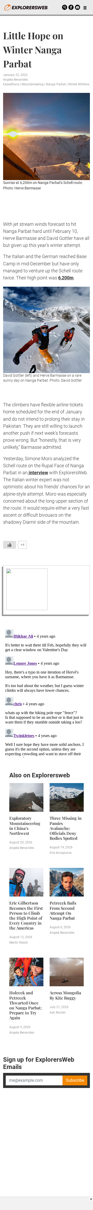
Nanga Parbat (56, 84)
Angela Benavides (15, 79)
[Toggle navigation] (85, 7)
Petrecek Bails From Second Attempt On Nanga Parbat (63, 910)
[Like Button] (9, 545)
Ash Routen (58, 1012)
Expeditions (11, 84)
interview (38, 472)
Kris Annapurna (61, 853)
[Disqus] (46, 692)
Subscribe (75, 1080)
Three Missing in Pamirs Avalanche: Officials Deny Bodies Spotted (66, 828)
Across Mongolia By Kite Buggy (65, 995)
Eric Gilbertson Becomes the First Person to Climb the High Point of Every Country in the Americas (26, 915)
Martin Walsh (18, 942)
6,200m (66, 277)
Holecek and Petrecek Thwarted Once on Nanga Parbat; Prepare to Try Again (25, 1005)
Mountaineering (33, 84)
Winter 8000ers (78, 84)
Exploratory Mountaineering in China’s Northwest (24, 825)
